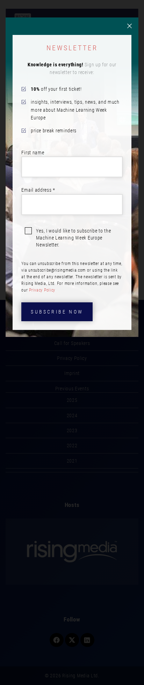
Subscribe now (57, 312)
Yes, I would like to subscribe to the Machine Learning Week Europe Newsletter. (73, 238)
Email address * (38, 190)
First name (32, 152)
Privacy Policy (42, 290)
